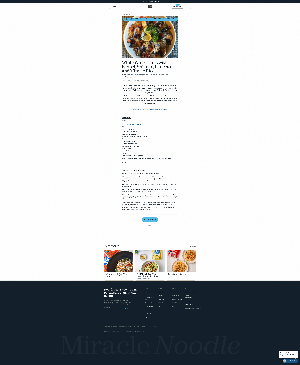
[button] (187, 6)
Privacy (117, 331)
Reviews (160, 302)
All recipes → (192, 246)
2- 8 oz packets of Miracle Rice (131, 124)
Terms (121, 331)
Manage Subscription (188, 296)
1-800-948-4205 (189, 304)
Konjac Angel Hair (149, 306)
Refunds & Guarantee (139, 331)
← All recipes (126, 14)
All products (148, 317)
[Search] (167, 6)
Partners (174, 306)
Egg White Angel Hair (149, 298)
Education (161, 292)
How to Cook (161, 299)
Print (149, 225)
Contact (174, 292)
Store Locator (175, 295)
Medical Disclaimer (129, 331)
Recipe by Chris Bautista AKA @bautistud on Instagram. (150, 109)
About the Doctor (163, 310)
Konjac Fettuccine (149, 310)
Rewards (187, 301)
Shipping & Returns (177, 299)
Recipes (160, 295)
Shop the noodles (150, 219)
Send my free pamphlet (127, 307)
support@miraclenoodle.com (193, 308)
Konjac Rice (148, 313)
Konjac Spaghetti (149, 303)
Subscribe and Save (190, 292)
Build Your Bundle (177, 6)
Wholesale (174, 302)
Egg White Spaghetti (147, 293)
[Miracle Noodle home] (150, 6)
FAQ (159, 306)
